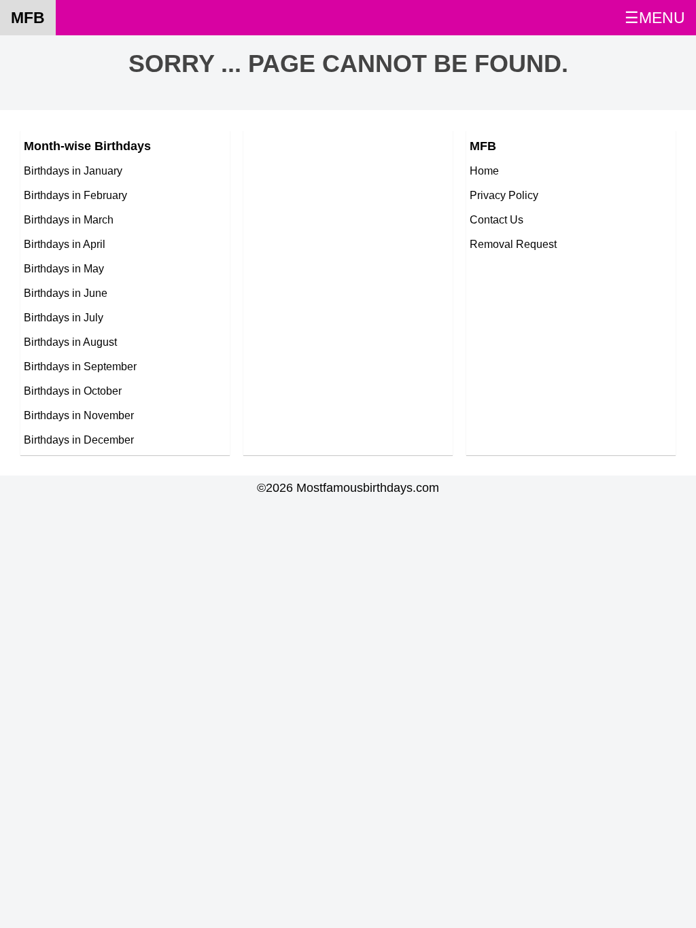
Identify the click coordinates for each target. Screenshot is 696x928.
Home (484, 170)
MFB (28, 17)
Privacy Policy (504, 195)
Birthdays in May (64, 268)
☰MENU (655, 17)
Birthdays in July (63, 317)
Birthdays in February (75, 195)
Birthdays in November (79, 415)
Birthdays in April (64, 244)
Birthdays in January (73, 170)
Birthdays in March (69, 219)
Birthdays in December (79, 439)
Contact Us (496, 219)
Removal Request (513, 244)
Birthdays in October (73, 391)
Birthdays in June (65, 293)
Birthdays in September (80, 366)
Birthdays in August (70, 342)
